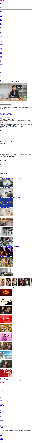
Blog (0, 80)
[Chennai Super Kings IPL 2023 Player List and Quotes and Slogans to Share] (6, 206)
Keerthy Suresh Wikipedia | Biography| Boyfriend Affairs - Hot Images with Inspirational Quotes (12, 368)
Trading (1, 68)
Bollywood (1, 75)
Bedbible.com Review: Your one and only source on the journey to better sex (9, 246)
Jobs (0, 60)
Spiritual (1, 37)
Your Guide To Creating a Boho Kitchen (5, 187)
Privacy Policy (1, 433)
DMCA (1, 437)
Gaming (1, 64)
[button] (1, 32)
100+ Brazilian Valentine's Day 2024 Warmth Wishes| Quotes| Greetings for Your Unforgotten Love (12, 377)
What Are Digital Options (3, 137)
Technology (1, 71)
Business (1, 7)
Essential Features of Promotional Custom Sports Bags (7, 236)
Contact (1, 8)
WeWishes (1, 166)
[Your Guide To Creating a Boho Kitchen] (6, 196)
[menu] (0, 27)
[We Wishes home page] (2, 382)
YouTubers (1, 52)
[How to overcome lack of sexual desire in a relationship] (6, 266)
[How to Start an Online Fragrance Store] (6, 216)
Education (1, 67)
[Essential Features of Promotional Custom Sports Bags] (6, 245)
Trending (1, 76)
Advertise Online (1, 439)
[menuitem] (1, 390)
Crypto (0, 65)
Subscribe (7, 379)
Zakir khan (1, 41)
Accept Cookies (1, 442)
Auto (0, 63)
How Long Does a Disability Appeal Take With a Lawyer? (6, 114)
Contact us (1, 434)
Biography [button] (1, 3)
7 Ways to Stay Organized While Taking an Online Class (7, 267)
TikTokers (1, 57)
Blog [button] (0, 4)
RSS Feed (1, 435)
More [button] (0, 6)
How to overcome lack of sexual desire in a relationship (7, 256)
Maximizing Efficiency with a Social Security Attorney (5, 113)
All (0, 33)
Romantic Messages (2, 36)
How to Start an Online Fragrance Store (5, 207)
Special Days (1, 2)
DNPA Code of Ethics (2, 438)
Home (0, 79)
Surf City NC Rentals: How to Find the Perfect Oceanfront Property (8, 359)
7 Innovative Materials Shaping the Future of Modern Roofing (6, 150)
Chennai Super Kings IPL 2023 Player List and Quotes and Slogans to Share (10, 197)
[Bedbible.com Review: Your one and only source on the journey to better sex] (6, 255)
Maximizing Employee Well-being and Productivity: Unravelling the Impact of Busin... (11, 178)
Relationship (1, 40)
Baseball (1, 53)
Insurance (1, 61)
